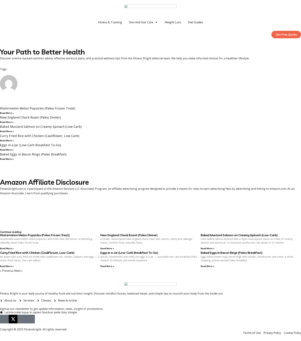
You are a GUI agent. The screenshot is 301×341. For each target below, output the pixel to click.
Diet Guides (195, 22)
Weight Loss (173, 22)
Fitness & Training (110, 22)
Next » (18, 271)
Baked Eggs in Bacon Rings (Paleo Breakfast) (33, 154)
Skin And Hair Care (141, 22)
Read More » (7, 113)
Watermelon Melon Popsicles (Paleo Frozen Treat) (37, 108)
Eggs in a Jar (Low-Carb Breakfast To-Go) (30, 145)
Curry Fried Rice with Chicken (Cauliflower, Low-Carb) (39, 136)
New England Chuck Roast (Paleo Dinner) (30, 117)
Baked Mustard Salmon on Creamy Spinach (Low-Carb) (41, 126)
